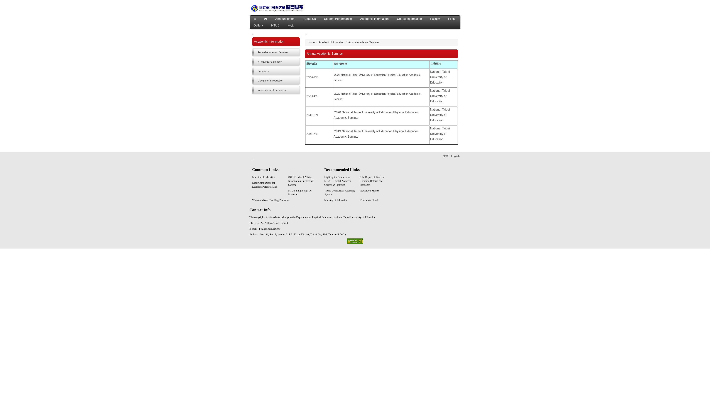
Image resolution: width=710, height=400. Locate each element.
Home (311, 42)
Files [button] (451, 18)
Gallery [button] (258, 25)
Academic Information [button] (374, 18)
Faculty (435, 18)
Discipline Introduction (270, 80)
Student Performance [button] (338, 18)
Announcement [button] (285, 18)
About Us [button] (310, 18)
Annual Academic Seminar (273, 52)
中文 (291, 25)
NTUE (275, 25)
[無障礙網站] (355, 241)
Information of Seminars (272, 90)
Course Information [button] (409, 18)
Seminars (263, 71)
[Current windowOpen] (265, 19)
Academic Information (331, 42)
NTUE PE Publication (270, 61)
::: (254, 18)
